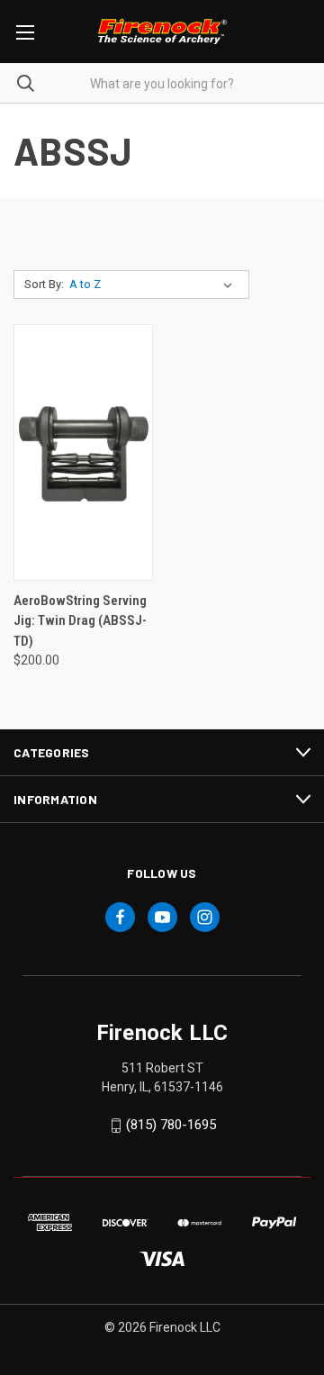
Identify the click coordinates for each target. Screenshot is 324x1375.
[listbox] (154, 284)
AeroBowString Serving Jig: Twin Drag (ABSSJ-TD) (80, 621)
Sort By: (44, 284)
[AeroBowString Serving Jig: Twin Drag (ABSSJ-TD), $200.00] (83, 452)
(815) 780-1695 (171, 1125)
